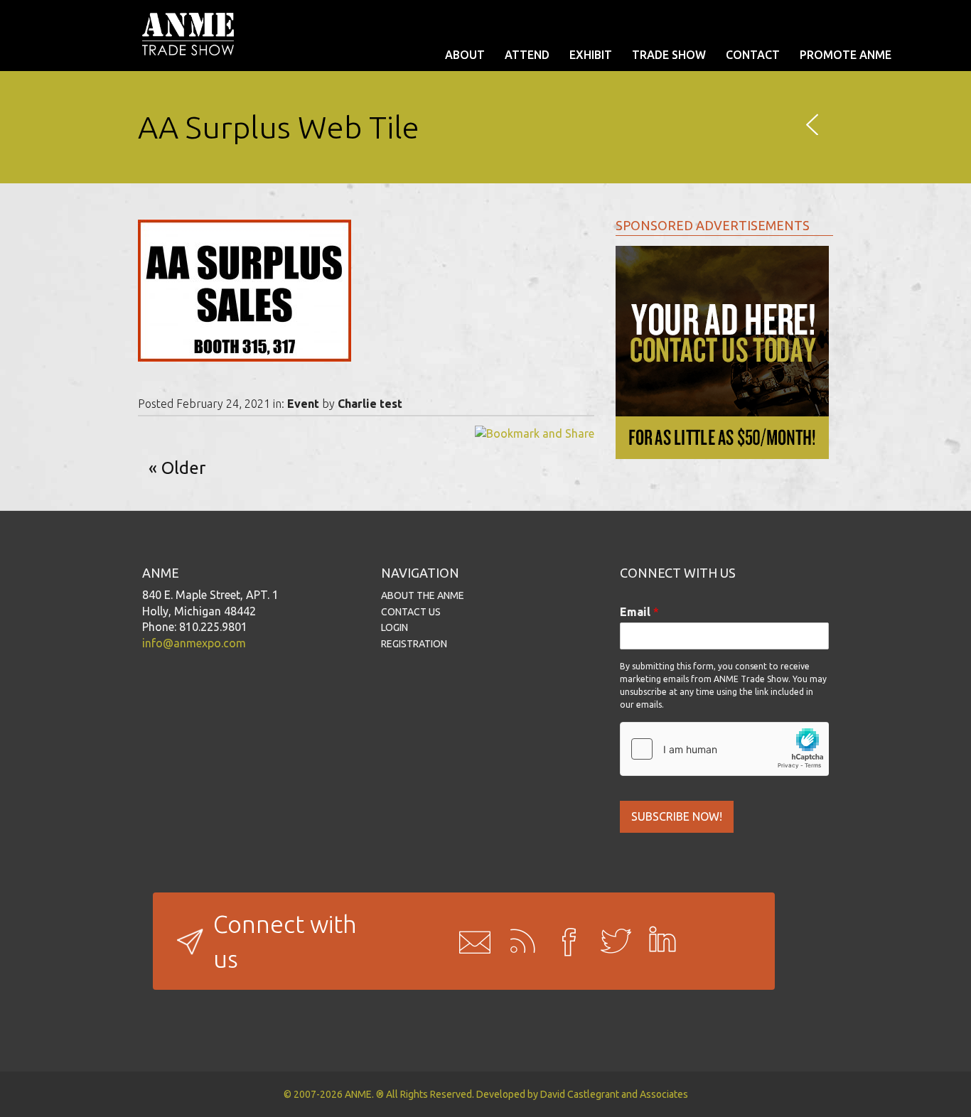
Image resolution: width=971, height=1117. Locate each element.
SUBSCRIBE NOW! (676, 816)
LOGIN (394, 627)
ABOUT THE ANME (422, 595)
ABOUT (465, 54)
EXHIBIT (590, 54)
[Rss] (517, 941)
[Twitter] (611, 941)
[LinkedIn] (658, 941)
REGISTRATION (414, 643)
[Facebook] (564, 941)
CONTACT (753, 54)
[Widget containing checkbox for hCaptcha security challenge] (724, 749)
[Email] (470, 941)
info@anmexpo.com (194, 643)
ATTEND (527, 54)
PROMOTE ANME (845, 54)
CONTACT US (411, 611)
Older (183, 467)
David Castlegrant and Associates (614, 1094)
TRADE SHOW (669, 54)
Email (639, 611)
